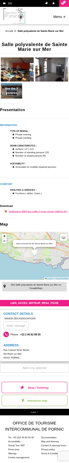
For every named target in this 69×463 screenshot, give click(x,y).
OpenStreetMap (62, 278)
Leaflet (50, 278)
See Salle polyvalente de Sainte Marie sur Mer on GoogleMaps (36, 286)
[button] (64, 3)
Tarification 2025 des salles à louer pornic (38, 211)
